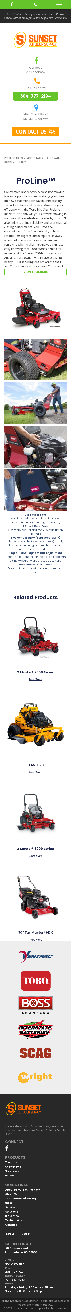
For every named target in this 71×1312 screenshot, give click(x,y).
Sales (9, 1203)
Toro (48, 157)
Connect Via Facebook (35, 69)
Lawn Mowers (34, 157)
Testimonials (14, 1220)
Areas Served (18, 1234)
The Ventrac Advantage (21, 1198)
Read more (35, 679)
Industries (12, 1216)
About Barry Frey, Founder (22, 1190)
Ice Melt (10, 1175)
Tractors (11, 1162)
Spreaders (12, 1171)
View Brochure (35, 272)
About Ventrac (15, 1194)
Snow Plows (13, 1167)
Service (10, 1207)
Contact (11, 1225)
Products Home (13, 157)
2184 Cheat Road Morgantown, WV (35, 116)
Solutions (11, 1211)
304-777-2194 (35, 96)
